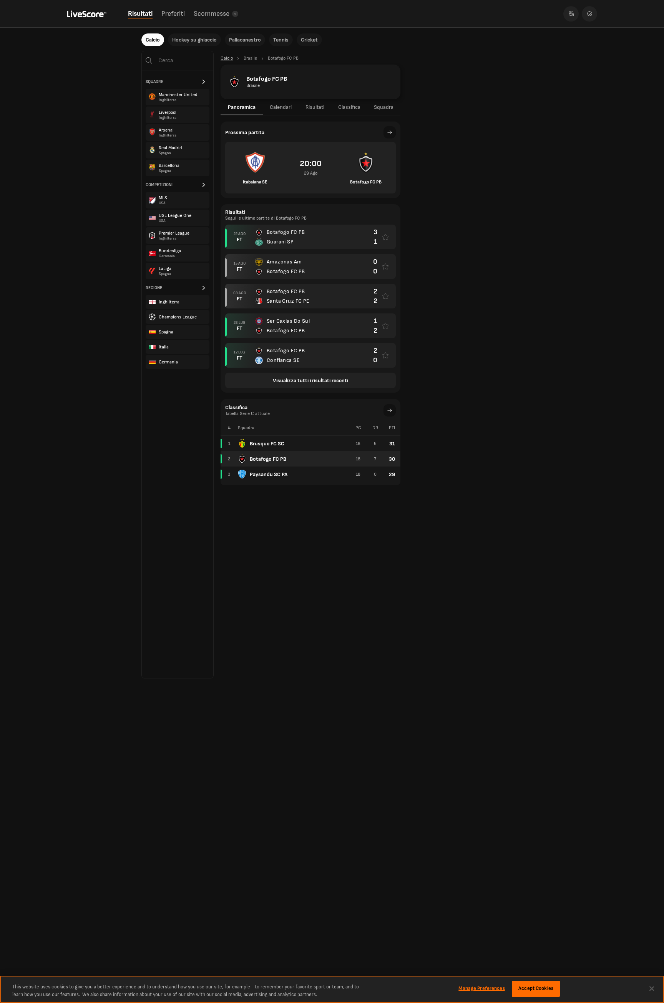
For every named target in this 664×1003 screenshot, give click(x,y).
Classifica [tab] (349, 107)
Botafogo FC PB (268, 459)
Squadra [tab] (383, 107)
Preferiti (173, 14)
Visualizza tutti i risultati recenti (310, 380)
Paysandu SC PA (268, 474)
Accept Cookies (535, 988)
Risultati (140, 14)
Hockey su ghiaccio (194, 40)
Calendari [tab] (281, 107)
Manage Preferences (481, 988)
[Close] (651, 988)
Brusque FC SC (267, 443)
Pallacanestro (245, 40)
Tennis (281, 40)
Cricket (309, 40)
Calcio (153, 40)
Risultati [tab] (314, 107)
